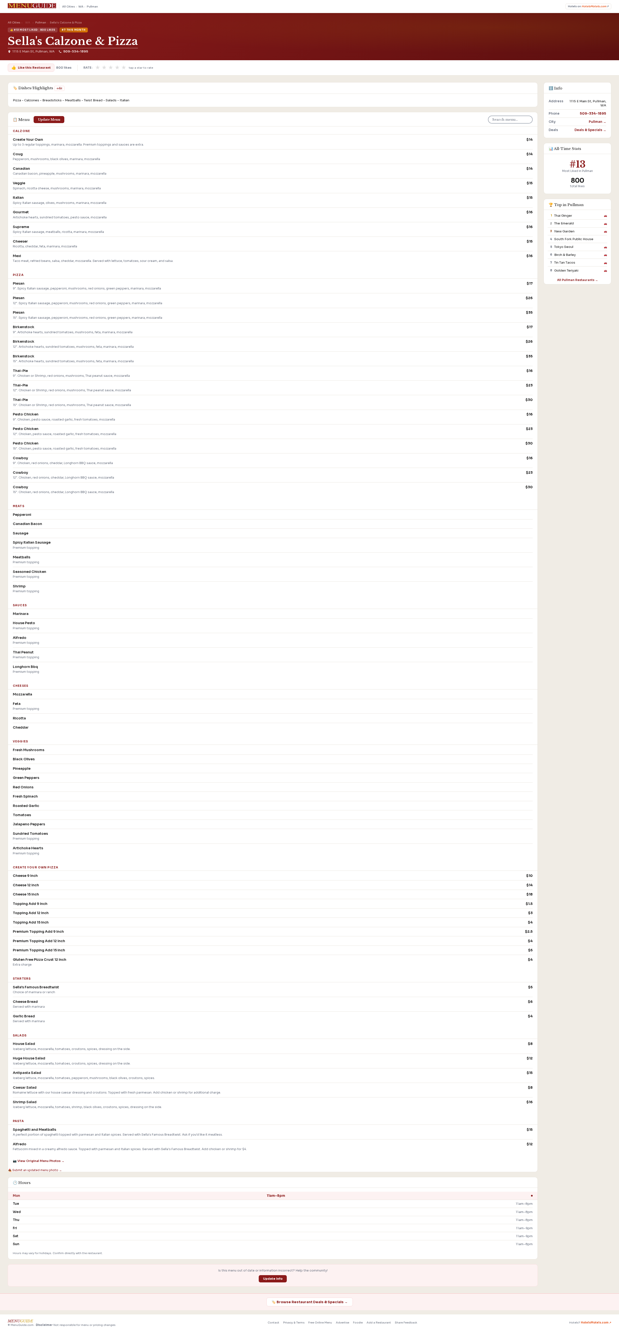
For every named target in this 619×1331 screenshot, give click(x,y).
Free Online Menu (320, 1322)
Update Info (273, 1279)
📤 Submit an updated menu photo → (35, 1170)
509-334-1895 (75, 51)
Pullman (92, 6)
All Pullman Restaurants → (577, 279)
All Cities (68, 6)
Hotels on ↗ (588, 6)
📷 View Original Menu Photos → (38, 1161)
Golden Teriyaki (566, 270)
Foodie (358, 1322)
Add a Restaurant (379, 1322)
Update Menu (49, 119)
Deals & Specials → (590, 130)
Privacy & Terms (293, 1322)
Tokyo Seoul (563, 247)
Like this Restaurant (31, 67)
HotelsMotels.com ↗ (596, 1322)
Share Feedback (406, 1322)
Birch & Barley (565, 254)
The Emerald (564, 223)
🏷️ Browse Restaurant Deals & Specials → (310, 1302)
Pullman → (597, 121)
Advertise (342, 1322)
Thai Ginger (563, 216)
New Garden (564, 231)
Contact (273, 1322)
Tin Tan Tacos (564, 262)
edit (59, 88)
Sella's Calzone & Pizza (73, 41)
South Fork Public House (573, 239)
